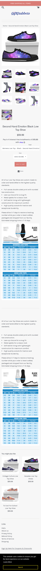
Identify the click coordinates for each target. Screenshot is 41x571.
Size (20, 153)
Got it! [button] (20, 567)
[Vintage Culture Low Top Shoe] (10, 465)
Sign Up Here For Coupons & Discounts (17, 548)
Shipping (5, 542)
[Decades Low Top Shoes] (30, 465)
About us (5, 531)
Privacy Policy (7, 533)
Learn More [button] (7, 562)
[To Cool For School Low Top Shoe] (10, 494)
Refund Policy (7, 536)
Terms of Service (8, 539)
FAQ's (4, 528)
